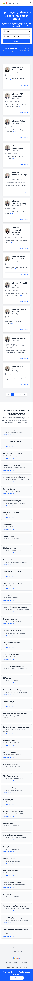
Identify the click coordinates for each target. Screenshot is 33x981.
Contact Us (12, 964)
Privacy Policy (20, 964)
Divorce (20, 48)
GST (25, 51)
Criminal (26, 48)
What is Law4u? (23, 962)
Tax (29, 51)
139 (20, 394)
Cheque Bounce (14, 51)
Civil (21, 51)
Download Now (16, 978)
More (11, 80)
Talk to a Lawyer (13, 962)
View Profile (23, 85)
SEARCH (16, 41)
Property (5, 51)
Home (5, 962)
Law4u (25, 967)
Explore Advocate (8, 434)
